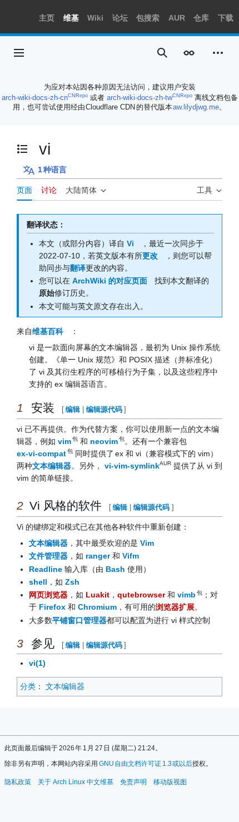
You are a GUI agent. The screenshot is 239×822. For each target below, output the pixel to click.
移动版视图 (170, 782)
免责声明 (133, 782)
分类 (28, 686)
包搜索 (148, 17)
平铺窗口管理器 (79, 620)
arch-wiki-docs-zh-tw (139, 97)
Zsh (72, 581)
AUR (176, 17)
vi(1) (37, 663)
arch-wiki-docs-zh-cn (35, 97)
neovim (104, 441)
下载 (225, 17)
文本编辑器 (51, 465)
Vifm (130, 555)
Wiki (95, 17)
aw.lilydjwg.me (196, 107)
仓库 (201, 17)
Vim (147, 543)
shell (38, 581)
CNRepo (78, 95)
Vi (130, 243)
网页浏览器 (48, 594)
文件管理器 (48, 555)
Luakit (97, 594)
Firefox (52, 606)
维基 (71, 17)
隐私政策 (17, 782)
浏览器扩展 (175, 606)
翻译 (78, 267)
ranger (98, 555)
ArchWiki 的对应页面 (109, 280)
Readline (45, 569)
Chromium (97, 606)
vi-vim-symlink (132, 465)
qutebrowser (141, 594)
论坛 (120, 17)
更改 (150, 255)
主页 (46, 17)
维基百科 (47, 331)
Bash (115, 569)
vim (65, 441)
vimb (187, 594)
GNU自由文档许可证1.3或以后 (146, 764)
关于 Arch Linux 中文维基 (75, 782)
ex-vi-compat (42, 453)
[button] (19, 53)
